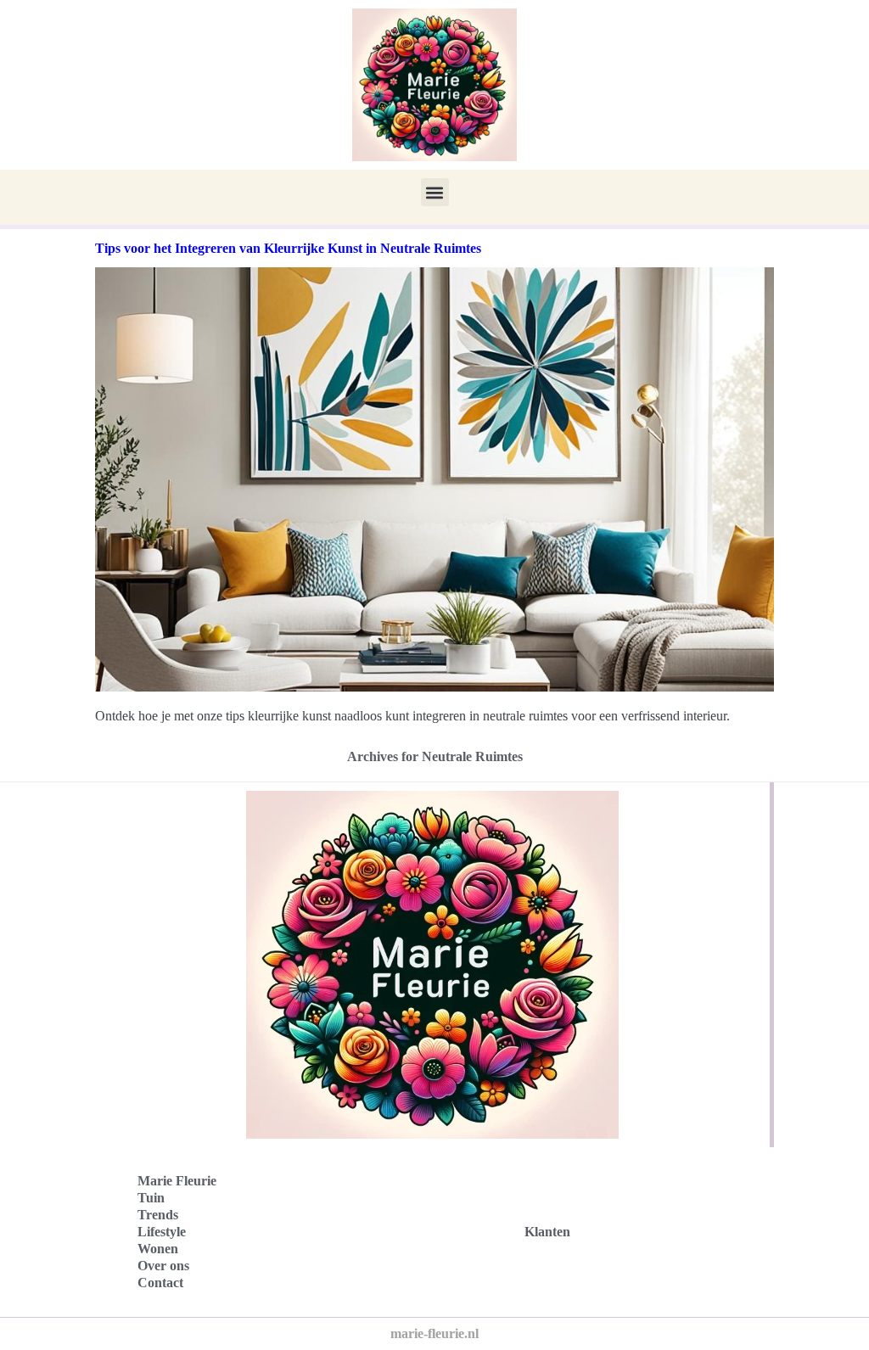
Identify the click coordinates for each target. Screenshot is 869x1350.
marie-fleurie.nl (434, 1333)
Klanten (547, 1231)
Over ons (163, 1265)
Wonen (157, 1248)
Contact (160, 1282)
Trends (157, 1214)
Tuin (151, 1197)
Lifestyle (161, 1231)
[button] (435, 192)
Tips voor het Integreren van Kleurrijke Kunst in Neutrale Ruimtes (288, 248)
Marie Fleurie (176, 1181)
